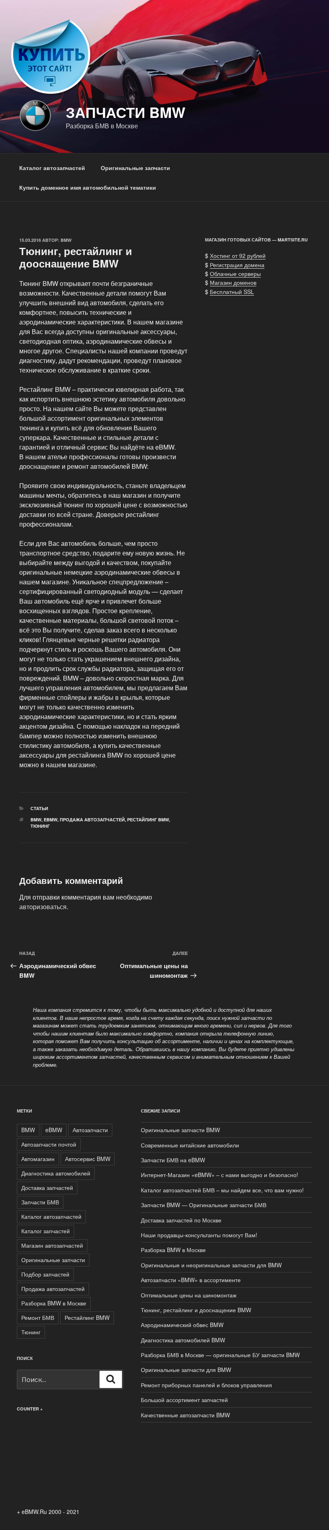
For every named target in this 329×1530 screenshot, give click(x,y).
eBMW (50, 820)
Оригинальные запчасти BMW (180, 1130)
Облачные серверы (235, 274)
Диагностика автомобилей (55, 1173)
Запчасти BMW (125, 111)
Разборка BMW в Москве (53, 1303)
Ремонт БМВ (37, 1317)
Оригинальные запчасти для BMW (186, 1370)
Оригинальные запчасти (135, 168)
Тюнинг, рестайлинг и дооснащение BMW (196, 1310)
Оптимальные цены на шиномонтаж (188, 1295)
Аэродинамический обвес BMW (182, 1325)
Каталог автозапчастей (52, 168)
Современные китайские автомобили (190, 1145)
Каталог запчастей (45, 1231)
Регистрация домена (237, 265)
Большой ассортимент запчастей (184, 1400)
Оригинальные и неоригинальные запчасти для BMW (211, 1265)
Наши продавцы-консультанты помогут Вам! (199, 1235)
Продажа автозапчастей (92, 820)
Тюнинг (40, 826)
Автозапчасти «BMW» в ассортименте (191, 1280)
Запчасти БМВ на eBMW (173, 1160)
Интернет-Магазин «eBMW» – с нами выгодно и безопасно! (219, 1175)
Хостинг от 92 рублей (238, 255)
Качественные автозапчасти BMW (185, 1415)
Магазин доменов (233, 282)
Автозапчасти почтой (48, 1144)
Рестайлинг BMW (148, 820)
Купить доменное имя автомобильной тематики (87, 187)
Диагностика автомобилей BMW (183, 1340)
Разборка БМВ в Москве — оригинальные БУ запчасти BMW (220, 1355)
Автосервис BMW (87, 1159)
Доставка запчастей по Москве (181, 1220)
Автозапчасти (90, 1130)
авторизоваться (43, 906)
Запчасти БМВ (40, 1202)
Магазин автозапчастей (52, 1245)
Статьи (39, 808)
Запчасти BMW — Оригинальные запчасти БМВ (203, 1205)
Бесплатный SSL (232, 292)
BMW (66, 240)
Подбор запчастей (45, 1274)
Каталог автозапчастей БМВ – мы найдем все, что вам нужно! (222, 1190)
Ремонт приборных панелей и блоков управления (206, 1385)
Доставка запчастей (47, 1187)
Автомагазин (38, 1159)
